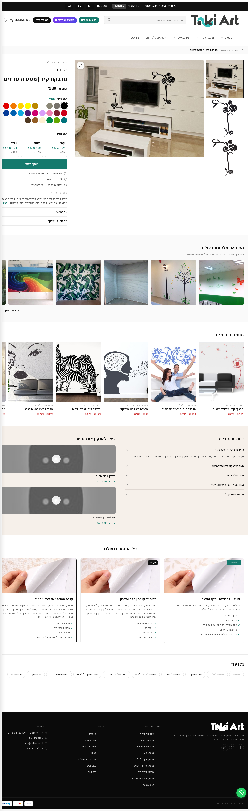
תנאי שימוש (90, 740)
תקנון (93, 753)
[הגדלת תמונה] (80, 65)
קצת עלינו (91, 766)
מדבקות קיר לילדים (87, 674)
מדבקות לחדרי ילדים (144, 766)
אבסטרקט (36, 674)
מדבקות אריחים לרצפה (142, 778)
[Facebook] (240, 747)
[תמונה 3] (225, 158)
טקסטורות (16, 674)
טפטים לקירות (147, 734)
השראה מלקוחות (156, 38)
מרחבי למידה (42, 20)
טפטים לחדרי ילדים (145, 674)
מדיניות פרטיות (88, 746)
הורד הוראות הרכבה (106, 481)
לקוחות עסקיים (88, 20)
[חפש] (109, 20)
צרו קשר (92, 772)
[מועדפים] (5, 20)
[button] (221, 282)
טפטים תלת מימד (59, 674)
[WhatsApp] (224, 747)
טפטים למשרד (172, 674)
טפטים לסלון (217, 674)
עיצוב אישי (183, 38)
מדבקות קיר (206, 38)
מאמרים (92, 734)
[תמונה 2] (225, 118)
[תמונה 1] (225, 79)
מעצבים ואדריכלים (64, 20)
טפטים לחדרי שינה (116, 674)
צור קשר (134, 38)
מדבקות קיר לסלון (229, 50)
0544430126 (22, 20)
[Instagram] (232, 747)
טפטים (228, 38)
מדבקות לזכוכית (146, 772)
